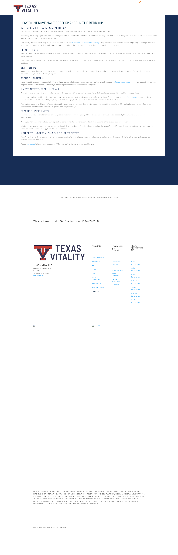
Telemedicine (96, 262)
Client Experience (98, 258)
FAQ (93, 265)
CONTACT (161, 7)
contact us (30, 144)
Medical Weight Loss (146, 7)
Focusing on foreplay (123, 82)
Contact (94, 269)
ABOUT (97, 7)
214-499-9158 (90, 221)
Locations (95, 291)
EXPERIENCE (109, 7)
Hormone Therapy (125, 7)
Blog (93, 273)
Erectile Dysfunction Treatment (116, 281)
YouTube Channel (98, 287)
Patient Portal (96, 283)
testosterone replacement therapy (85, 43)
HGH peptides (131, 97)
